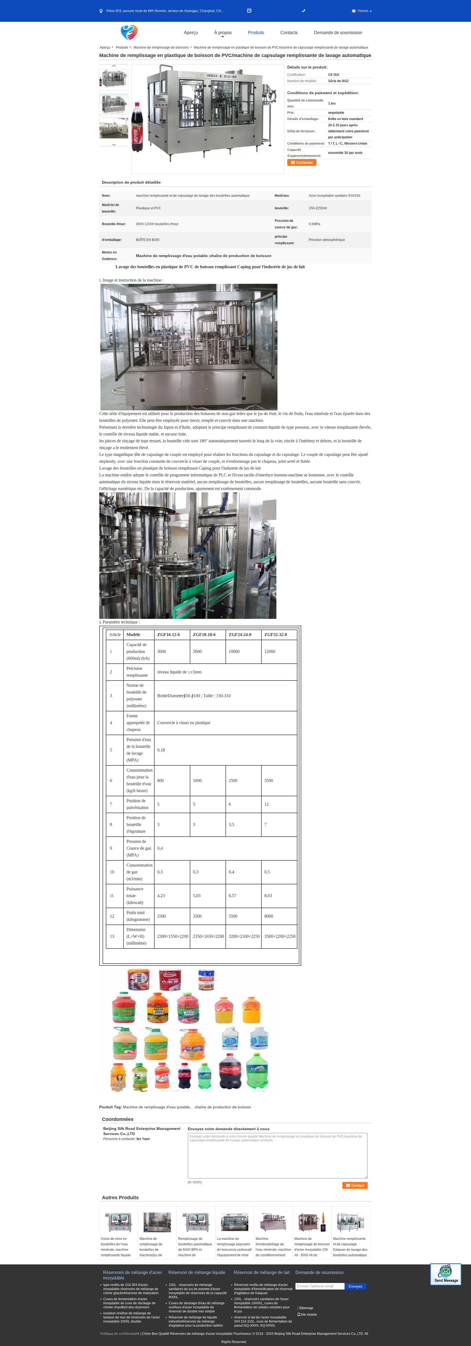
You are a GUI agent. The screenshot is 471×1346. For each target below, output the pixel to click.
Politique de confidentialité (120, 1334)
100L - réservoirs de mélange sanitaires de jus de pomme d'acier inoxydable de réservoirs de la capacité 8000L (198, 1291)
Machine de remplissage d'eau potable (156, 1107)
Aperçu (191, 32)
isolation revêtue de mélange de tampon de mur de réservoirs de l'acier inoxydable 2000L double (131, 1317)
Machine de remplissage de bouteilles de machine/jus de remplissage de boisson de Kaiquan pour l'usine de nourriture (157, 1255)
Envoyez (356, 1286)
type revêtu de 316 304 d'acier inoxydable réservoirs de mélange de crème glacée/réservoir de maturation (131, 1289)
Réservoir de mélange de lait (261, 1272)
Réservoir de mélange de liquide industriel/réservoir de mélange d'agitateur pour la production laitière (196, 1321)
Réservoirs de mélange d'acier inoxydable (132, 1275)
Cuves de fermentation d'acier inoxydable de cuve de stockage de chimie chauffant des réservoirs (129, 1303)
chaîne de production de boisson (223, 1107)
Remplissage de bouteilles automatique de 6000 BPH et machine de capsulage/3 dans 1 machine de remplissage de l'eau (195, 1255)
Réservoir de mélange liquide (196, 1272)
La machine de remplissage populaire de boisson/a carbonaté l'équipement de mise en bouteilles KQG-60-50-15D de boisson (234, 1252)
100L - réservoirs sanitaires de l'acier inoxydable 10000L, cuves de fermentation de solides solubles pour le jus (262, 1305)
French (363, 11)
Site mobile (308, 1315)
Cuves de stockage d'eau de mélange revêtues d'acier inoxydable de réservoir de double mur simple (197, 1307)
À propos (223, 32)
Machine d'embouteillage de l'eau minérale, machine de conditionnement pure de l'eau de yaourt (273, 1250)
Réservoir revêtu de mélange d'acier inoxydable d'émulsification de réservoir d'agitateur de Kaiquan (263, 1289)
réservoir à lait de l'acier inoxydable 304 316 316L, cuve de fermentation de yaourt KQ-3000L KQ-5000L (263, 1321)
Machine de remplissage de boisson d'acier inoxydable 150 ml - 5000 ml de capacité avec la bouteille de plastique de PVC (312, 1255)
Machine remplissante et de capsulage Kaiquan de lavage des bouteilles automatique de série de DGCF (350, 1250)
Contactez (304, 162)
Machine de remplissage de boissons (161, 47)
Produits (256, 32)
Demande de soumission (338, 32)
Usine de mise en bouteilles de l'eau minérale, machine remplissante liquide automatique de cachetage (116, 1252)
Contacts (289, 32)
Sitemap (306, 1308)
